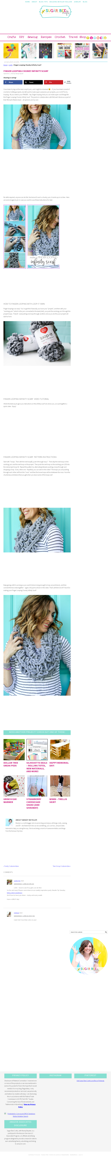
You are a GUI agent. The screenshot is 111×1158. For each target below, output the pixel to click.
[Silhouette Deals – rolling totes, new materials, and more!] (37, 749)
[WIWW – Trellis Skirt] (60, 786)
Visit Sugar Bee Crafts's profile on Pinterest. (90, 1081)
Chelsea (16, 913)
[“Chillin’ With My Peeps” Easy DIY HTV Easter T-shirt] (28, 50)
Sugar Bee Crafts (55, 14)
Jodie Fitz (17, 881)
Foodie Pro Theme (47, 1155)
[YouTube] (105, 37)
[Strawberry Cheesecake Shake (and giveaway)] (37, 786)
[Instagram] (98, 37)
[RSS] (101, 37)
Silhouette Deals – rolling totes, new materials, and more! (36, 767)
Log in (80, 1155)
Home (5, 65)
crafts (10, 65)
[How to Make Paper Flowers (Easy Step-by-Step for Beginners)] (11, 50)
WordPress (73, 1155)
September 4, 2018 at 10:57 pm (24, 916)
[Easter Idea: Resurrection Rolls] (99, 50)
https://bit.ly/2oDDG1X (14, 893)
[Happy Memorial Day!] (60, 749)
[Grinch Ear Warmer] (14, 786)
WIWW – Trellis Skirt (58, 800)
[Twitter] (91, 37)
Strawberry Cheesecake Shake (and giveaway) (33, 803)
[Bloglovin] (103, 37)
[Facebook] (88, 37)
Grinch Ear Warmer (10, 800)
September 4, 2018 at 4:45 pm (24, 884)
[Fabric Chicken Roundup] (64, 50)
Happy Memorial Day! (59, 764)
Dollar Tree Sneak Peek (10, 764)
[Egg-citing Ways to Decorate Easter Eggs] (82, 50)
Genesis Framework (62, 1155)
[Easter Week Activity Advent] (46, 50)
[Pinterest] (94, 37)
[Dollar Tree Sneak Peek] (14, 749)
